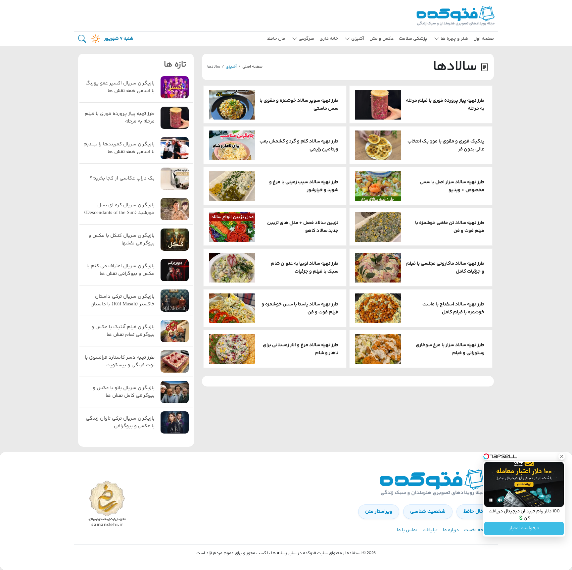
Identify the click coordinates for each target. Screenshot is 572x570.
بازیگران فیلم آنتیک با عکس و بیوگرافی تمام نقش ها (123, 331)
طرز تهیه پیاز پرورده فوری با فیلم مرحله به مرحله (120, 117)
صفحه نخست (477, 530)
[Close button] (561, 456)
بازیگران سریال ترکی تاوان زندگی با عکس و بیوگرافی (120, 422)
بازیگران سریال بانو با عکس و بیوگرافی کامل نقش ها (124, 392)
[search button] (82, 39)
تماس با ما (407, 530)
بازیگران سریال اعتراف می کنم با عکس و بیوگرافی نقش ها (120, 270)
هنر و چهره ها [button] (454, 38)
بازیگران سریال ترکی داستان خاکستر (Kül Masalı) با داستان (122, 300)
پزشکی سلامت (413, 38)
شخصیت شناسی (428, 511)
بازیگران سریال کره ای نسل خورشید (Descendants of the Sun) (119, 209)
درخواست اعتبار (524, 528)
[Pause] (491, 500)
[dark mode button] (94, 38)
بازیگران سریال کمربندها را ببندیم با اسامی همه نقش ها (119, 148)
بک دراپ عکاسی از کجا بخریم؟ (122, 178)
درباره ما (451, 530)
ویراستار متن (378, 511)
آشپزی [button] (357, 38)
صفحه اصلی (252, 67)
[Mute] (500, 500)
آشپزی (231, 67)
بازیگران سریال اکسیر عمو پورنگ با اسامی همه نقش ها (120, 87)
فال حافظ (276, 38)
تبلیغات (430, 530)
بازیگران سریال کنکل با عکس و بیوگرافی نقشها (121, 239)
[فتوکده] (456, 15)
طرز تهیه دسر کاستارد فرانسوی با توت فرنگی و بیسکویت (120, 361)
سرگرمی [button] (306, 38)
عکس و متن (381, 38)
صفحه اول (483, 38)
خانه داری (328, 38)
